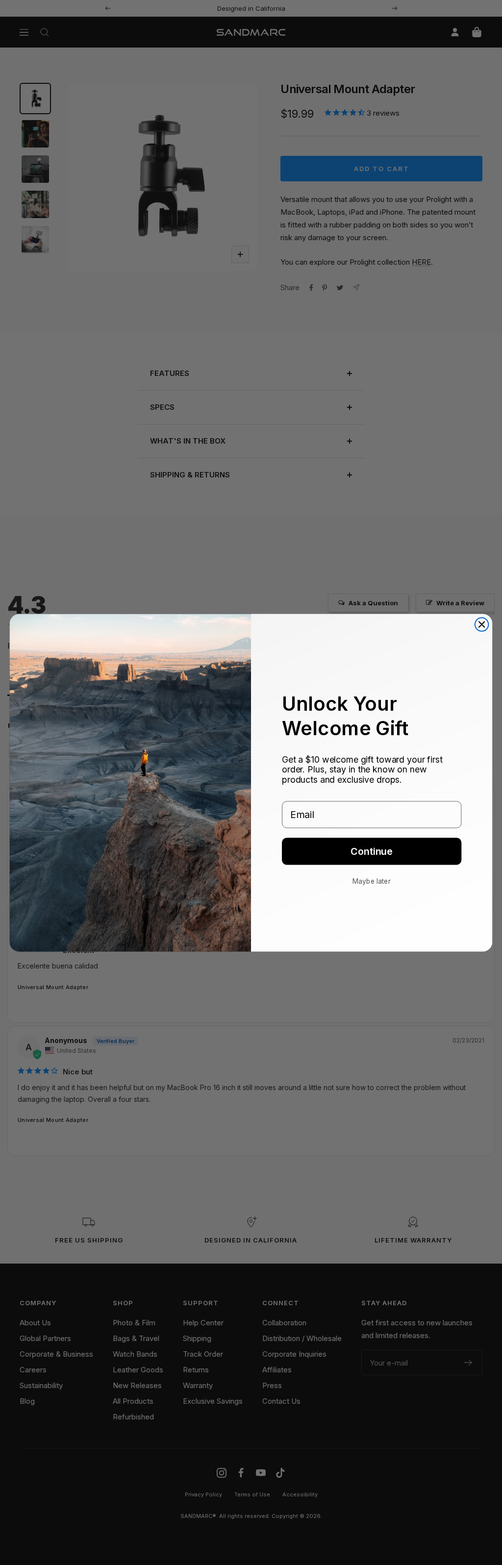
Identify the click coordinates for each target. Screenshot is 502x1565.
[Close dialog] (482, 624)
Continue (372, 851)
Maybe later (371, 881)
